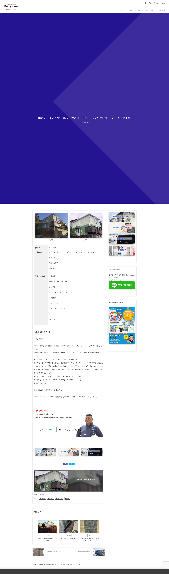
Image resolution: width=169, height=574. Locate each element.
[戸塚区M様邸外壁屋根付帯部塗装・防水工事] (47, 526)
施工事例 (42, 494)
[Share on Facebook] (145, 3)
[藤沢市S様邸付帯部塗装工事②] (68, 526)
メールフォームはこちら (71, 430)
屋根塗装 (51, 498)
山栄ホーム (59, 498)
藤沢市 (67, 498)
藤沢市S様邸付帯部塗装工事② (68, 538)
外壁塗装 (43, 498)
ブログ (89, 535)
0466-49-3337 (47, 430)
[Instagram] (150, 3)
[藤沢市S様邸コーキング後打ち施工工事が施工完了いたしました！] (89, 526)
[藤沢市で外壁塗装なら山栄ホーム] (10, 6)
